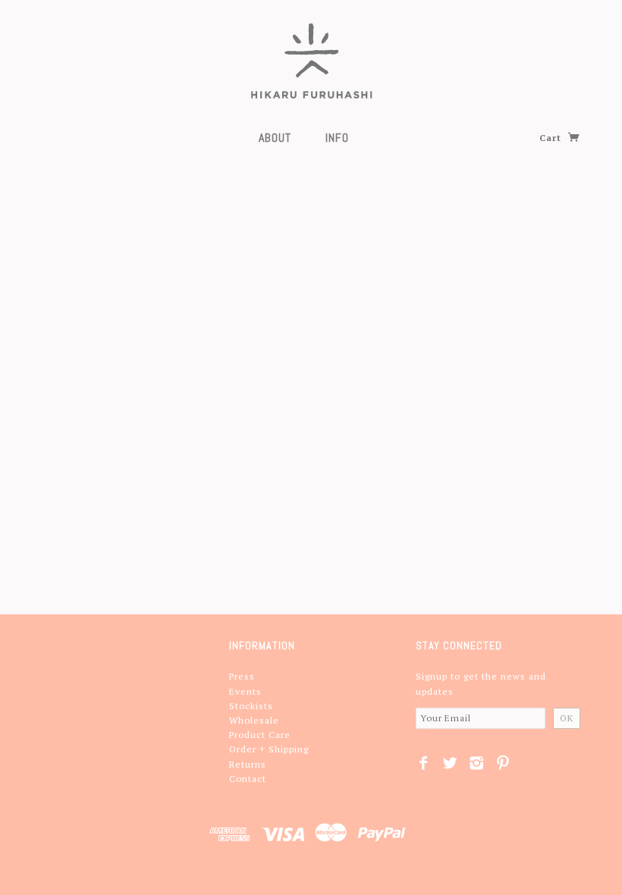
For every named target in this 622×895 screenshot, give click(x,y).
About (275, 138)
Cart (551, 137)
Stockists (251, 705)
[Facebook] (424, 763)
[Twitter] (450, 763)
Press (242, 676)
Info (337, 138)
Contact (247, 778)
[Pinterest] (503, 763)
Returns (247, 764)
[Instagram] (477, 763)
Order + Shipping (269, 749)
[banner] (311, 61)
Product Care (260, 734)
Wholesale (254, 720)
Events (245, 691)
